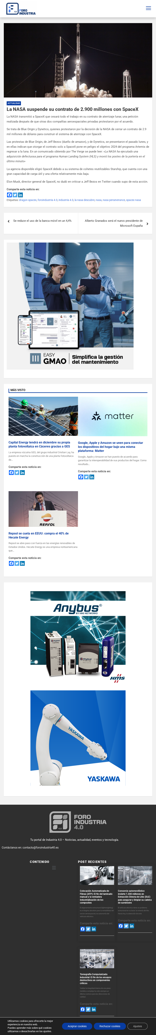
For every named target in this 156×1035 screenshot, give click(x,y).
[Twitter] (15, 195)
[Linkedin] (20, 195)
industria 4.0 (66, 200)
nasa (99, 200)
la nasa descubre (85, 200)
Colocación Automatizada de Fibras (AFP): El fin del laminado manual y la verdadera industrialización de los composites (96, 897)
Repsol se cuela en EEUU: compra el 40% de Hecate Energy (39, 535)
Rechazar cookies (109, 1026)
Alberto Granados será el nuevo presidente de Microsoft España (114, 223)
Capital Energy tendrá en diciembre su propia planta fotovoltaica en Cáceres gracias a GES (39, 444)
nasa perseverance (114, 200)
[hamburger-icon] (148, 9)
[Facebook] (9, 195)
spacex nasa (133, 200)
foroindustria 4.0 (47, 200)
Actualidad (14, 103)
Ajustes (137, 1026)
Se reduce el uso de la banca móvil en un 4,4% (42, 220)
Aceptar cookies (77, 1026)
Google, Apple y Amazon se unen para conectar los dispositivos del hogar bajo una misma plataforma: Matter (110, 447)
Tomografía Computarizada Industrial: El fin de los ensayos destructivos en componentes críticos (95, 979)
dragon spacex (28, 200)
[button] (54, 867)
